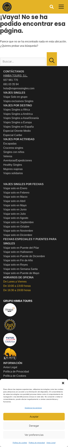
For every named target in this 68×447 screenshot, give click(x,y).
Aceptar (34, 416)
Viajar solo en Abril (14, 201)
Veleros (7, 156)
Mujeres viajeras (13, 169)
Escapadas (10, 143)
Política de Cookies (14, 375)
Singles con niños (13, 152)
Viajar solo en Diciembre (17, 235)
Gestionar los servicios (33, 408)
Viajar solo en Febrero (16, 192)
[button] (63, 383)
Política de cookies (20, 443)
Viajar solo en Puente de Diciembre (24, 256)
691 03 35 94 (11, 84)
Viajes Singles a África (16, 109)
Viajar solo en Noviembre (18, 230)
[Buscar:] (23, 61)
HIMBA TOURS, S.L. (15, 75)
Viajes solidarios (13, 173)
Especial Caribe (12, 135)
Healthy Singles (12, 164)
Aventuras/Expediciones (17, 160)
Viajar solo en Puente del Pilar (21, 247)
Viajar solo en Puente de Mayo (21, 273)
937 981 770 (10, 80)
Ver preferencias (34, 434)
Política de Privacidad (16, 371)
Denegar (34, 425)
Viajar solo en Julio (14, 213)
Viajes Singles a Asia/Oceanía (21, 118)
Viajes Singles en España (18, 126)
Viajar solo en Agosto (15, 218)
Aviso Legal (51, 443)
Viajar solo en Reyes (15, 264)
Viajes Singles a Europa (17, 122)
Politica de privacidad (37, 443)
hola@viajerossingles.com (18, 88)
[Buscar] (51, 59)
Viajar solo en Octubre (16, 226)
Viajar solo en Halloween (18, 252)
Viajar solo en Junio (15, 209)
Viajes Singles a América (18, 113)
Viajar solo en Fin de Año (18, 260)
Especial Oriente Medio (17, 130)
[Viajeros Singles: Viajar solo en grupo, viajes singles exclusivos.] (7, 7)
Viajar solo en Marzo (15, 196)
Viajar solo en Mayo (15, 205)
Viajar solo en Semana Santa (20, 269)
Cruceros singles (13, 147)
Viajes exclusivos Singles (18, 101)
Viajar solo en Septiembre (18, 222)
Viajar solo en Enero (15, 188)
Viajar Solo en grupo (15, 96)
